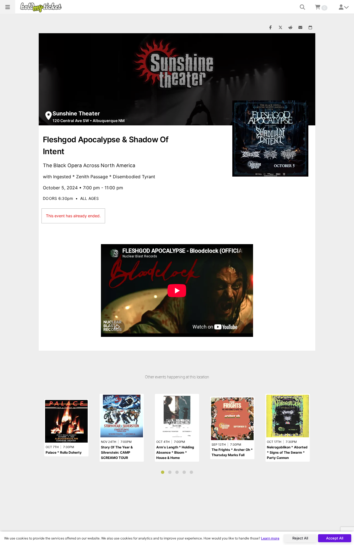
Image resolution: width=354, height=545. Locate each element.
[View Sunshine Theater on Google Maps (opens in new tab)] (48, 115)
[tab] (162, 472)
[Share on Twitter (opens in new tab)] (280, 27)
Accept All (334, 538)
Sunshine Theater (76, 113)
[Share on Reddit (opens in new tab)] (290, 27)
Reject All (300, 538)
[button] (7, 7)
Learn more (270, 538)
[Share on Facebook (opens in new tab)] (270, 27)
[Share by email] (300, 27)
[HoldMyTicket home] (42, 7)
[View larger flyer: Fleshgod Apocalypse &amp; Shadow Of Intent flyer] (270, 138)
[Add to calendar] (310, 27)
